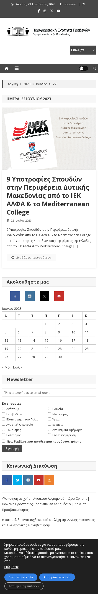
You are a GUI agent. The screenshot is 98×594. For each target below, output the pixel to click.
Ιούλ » (17, 367)
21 (33, 348)
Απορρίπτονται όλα (57, 577)
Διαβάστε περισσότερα (33, 257)
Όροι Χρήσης (78, 498)
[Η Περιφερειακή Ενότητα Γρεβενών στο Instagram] (30, 296)
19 (6, 348)
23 (60, 348)
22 (46, 348)
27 (19, 357)
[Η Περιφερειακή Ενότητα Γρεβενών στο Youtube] (59, 296)
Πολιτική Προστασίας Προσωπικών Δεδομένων (36, 504)
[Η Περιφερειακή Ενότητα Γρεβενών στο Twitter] (44, 296)
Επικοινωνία (68, 4)
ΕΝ (83, 4)
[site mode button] (83, 68)
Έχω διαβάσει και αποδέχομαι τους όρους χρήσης (44, 441)
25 (87, 348)
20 (19, 348)
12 (6, 340)
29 (46, 357)
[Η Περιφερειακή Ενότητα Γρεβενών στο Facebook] (15, 296)
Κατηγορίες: (12, 403)
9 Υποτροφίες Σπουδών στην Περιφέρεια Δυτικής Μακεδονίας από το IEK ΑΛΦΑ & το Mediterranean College (48, 196)
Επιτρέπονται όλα (21, 577)
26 (6, 357)
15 (46, 340)
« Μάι (6, 367)
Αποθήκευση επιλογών (24, 586)
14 (33, 340)
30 (60, 357)
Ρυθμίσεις (11, 567)
